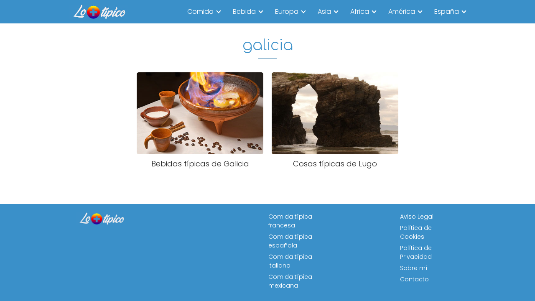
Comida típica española (290, 241)
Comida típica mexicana (290, 281)
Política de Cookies (416, 232)
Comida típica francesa (290, 221)
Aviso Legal (416, 216)
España (446, 11)
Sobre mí (414, 268)
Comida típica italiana (290, 261)
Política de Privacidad (416, 252)
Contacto (414, 279)
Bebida (244, 11)
